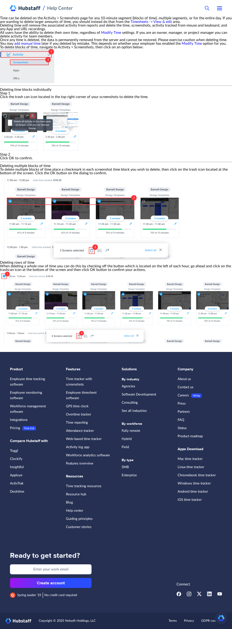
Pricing (15, 428)
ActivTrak (17, 483)
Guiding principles (79, 519)
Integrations (19, 420)
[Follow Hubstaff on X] (199, 595)
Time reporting (77, 422)
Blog (69, 502)
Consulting (130, 402)
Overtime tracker (78, 414)
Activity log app (77, 447)
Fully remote (131, 430)
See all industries (134, 411)
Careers (183, 395)
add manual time (27, 43)
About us (184, 379)
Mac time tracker (190, 459)
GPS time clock (77, 406)
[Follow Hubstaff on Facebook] (178, 595)
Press (182, 403)
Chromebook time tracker (197, 475)
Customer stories (79, 527)
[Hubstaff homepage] (18, 621)
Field (125, 447)
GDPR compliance (214, 620)
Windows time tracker (194, 483)
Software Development (139, 394)
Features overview (79, 463)
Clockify (16, 459)
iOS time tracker (190, 499)
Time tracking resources (84, 486)
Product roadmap (190, 436)
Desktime (17, 491)
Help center (74, 510)
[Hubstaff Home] (25, 8)
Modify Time (111, 32)
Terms (173, 620)
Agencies (128, 386)
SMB (125, 467)
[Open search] (207, 8)
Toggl (14, 450)
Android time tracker (193, 491)
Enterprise (129, 475)
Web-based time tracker (84, 439)
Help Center (60, 8)
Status (182, 428)
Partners (184, 411)
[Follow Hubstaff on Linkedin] (209, 595)
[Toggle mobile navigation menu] (219, 8)
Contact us (185, 387)
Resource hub (76, 494)
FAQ (181, 420)
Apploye (16, 475)
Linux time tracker (191, 467)
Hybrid (127, 439)
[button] (221, 618)
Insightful (17, 467)
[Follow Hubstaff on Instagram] (189, 595)
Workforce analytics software (88, 455)
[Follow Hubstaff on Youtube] (219, 595)
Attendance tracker (80, 430)
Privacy (189, 620)
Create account (51, 582)
